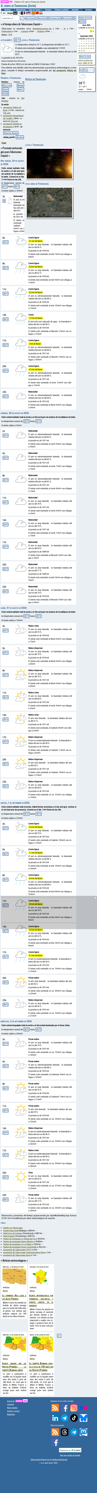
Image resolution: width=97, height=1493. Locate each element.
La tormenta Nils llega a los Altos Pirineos (14, 1297)
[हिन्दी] (41, 13)
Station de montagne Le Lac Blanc (17, 1244)
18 (89, 46)
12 (91, 43)
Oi (65, 28)
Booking (20, 85)
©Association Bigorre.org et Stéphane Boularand (49, 1459)
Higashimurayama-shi (42, 28)
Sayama (24, 31)
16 (84, 46)
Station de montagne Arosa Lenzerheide (20, 1247)
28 (79, 51)
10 (86, 43)
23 (84, 48)
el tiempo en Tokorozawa (84, 70)
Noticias (8, 9)
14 (79, 46)
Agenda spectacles (85, 17)
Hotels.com (6, 85)
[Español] (33, 14)
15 (81, 46)
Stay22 (5, 93)
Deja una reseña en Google (70, 1455)
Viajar (3, 142)
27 (93, 48)
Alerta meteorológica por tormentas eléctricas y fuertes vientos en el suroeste (41, 1300)
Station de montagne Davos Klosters (18, 1241)
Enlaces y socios (13, 1411)
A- (1, 13)
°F (22, 13)
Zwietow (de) (42, 18)
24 (86, 48)
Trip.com (6, 113)
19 (91, 46)
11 (89, 43)
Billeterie (82, 21)
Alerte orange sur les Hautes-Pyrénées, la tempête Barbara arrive (14, 1367)
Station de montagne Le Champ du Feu (19, 1238)
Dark (15, 13)
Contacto (10, 1404)
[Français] (26, 13)
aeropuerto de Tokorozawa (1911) (17, 1249)
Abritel (20, 89)
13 (93, 43)
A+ (4, 13)
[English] (30, 13)
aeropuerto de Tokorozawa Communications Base (24, 1252)
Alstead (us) (67, 18)
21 (79, 48)
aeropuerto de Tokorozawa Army (17, 1255)
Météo (5, 1291)
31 (79, 33)
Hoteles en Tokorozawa (35, 79)
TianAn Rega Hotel (11, 1230)
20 (93, 46)
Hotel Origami (9, 1236)
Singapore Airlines (11, 133)
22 (81, 48)
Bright (10, 13)
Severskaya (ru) (55, 18)
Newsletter (11, 1414)
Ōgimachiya (6, 31)
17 (86, 46)
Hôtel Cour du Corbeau (12, 1233)
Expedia (5, 89)
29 (91, 31)
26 (91, 48)
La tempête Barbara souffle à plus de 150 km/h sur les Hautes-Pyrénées (41, 1367)
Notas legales (12, 1407)
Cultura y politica (61, 9)
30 (93, 31)
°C (20, 13)
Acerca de (17, 1401)
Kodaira (40, 31)
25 (89, 48)
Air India (20, 137)
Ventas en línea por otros (85, 61)
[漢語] (37, 13)
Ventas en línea (85, 56)
